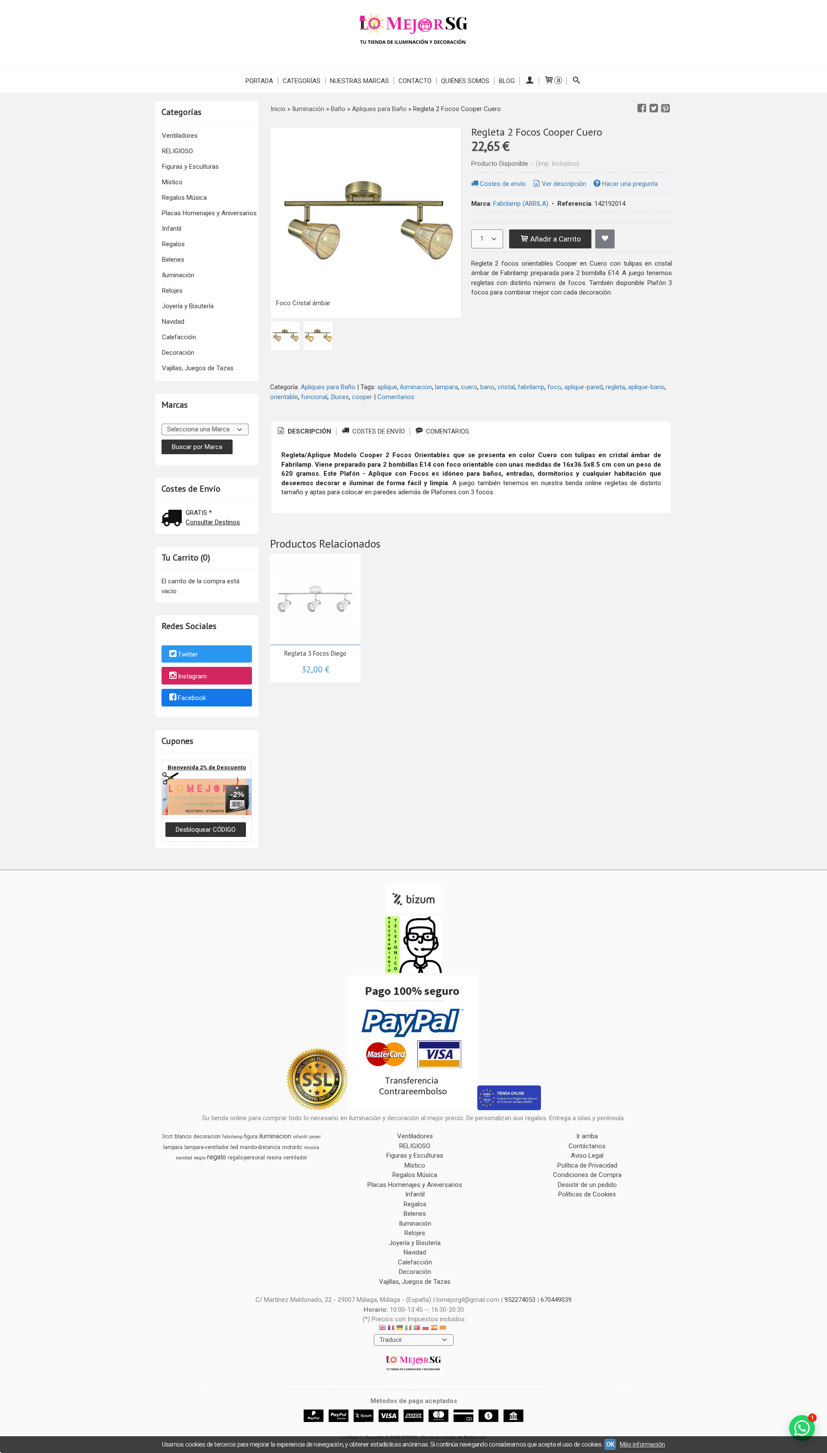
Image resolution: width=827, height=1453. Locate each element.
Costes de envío (503, 184)
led (234, 1147)
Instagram (192, 676)
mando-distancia (260, 1147)
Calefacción (179, 337)
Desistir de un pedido (587, 1185)
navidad (184, 1158)
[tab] (304, 431)
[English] (382, 1328)
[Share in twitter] (654, 108)
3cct (167, 1137)
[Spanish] (434, 1328)
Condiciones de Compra (587, 1175)
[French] (391, 1328)
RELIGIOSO (177, 151)
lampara (446, 387)
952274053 (519, 1300)
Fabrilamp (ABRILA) (520, 204)
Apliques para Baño (328, 387)
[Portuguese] (417, 1328)
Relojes (172, 290)
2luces (339, 397)
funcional (314, 397)
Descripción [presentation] (308, 431)
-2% (237, 794)
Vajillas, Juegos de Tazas (197, 368)
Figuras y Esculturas (190, 166)
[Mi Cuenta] (529, 81)
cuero (469, 387)
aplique (387, 387)
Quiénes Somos (465, 81)
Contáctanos (587, 1146)
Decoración (178, 352)
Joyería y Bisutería (188, 306)
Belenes (173, 259)
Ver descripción (564, 184)
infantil (300, 1137)
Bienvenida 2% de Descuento (207, 767)
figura (251, 1137)
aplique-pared (583, 387)
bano (487, 387)
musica (311, 1147)
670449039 (556, 1300)
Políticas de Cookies (587, 1194)
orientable (284, 397)
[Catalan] (443, 1328)
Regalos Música (184, 197)
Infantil (171, 228)
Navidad (173, 321)
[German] (399, 1328)
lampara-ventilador (206, 1147)
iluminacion (416, 387)
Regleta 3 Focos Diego (315, 653)
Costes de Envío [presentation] (378, 431)
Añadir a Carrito (555, 239)
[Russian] (425, 1328)
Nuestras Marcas (359, 81)
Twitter (188, 654)
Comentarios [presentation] (446, 431)
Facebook (192, 698)
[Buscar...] (576, 81)
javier (315, 1137)
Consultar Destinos (213, 522)
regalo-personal (246, 1158)
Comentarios (395, 397)
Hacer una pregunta (630, 184)
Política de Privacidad (587, 1165)
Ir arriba (587, 1136)
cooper (362, 397)
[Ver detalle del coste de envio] (174, 519)
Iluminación (178, 275)
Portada (259, 81)
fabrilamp (531, 387)
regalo (216, 1157)
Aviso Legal (587, 1155)
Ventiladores (180, 135)
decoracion (207, 1137)
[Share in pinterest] (665, 108)
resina (274, 1158)
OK (610, 1444)
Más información (642, 1444)
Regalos (173, 244)
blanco (183, 1136)
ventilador (295, 1158)
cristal (506, 387)
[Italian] (408, 1328)
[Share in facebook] (642, 108)
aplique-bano (646, 387)
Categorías (301, 81)
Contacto (415, 81)
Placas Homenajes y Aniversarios (209, 213)
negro (199, 1158)
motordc (292, 1147)
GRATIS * (199, 513)
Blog (507, 81)
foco (554, 387)
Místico (172, 182)
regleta (615, 387)
